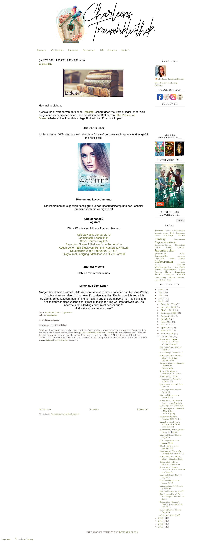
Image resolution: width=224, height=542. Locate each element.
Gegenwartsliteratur (165, 242)
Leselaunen (52, 315)
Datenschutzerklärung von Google (96, 332)
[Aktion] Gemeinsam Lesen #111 (169, 441)
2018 (161, 518)
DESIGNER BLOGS (128, 532)
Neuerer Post (45, 409)
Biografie (158, 233)
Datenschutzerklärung (56, 340)
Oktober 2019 (168, 310)
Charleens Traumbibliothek (171, 79)
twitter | (60, 312)
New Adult (179, 267)
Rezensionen (89, 50)
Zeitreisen (181, 277)
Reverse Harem (163, 272)
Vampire (171, 277)
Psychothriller (170, 270)
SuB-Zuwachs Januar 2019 (93, 234)
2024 (161, 295)
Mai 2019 (166, 325)
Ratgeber (182, 270)
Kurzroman (181, 256)
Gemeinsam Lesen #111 (94, 238)
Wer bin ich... (57, 50)
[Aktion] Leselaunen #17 (172, 491)
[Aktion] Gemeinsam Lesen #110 (169, 481)
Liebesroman (164, 261)
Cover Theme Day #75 (94, 241)
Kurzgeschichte (161, 256)
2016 (161, 524)
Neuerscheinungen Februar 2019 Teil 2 (170, 372)
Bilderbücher (179, 231)
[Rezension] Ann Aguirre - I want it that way (172, 431)
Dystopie (169, 235)
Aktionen (112, 50)
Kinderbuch (160, 253)
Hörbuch (181, 247)
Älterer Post (143, 409)
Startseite (41, 50)
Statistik (125, 50)
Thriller (181, 274)
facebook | (50, 312)
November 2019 (169, 307)
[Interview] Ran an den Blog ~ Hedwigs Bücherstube (171, 357)
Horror (158, 247)
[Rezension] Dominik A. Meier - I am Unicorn (171, 401)
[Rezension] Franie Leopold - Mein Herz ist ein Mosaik (172, 469)
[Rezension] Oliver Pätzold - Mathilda (170, 463)
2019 (161, 301)
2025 (161, 292)
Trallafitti (88, 112)
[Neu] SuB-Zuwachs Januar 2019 (169, 447)
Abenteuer (159, 231)
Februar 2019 (167, 333)
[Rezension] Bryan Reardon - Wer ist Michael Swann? (169, 341)
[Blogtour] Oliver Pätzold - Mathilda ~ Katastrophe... (172, 365)
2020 (161, 298)
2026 (161, 289)
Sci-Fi (158, 274)
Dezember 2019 (168, 304)
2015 (161, 527)
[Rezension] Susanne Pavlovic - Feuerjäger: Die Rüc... (171, 504)
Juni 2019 (166, 322)
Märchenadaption (163, 267)
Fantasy (160, 239)
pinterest (68, 312)
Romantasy (179, 272)
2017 (161, 521)
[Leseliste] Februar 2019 (171, 352)
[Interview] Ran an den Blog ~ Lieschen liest (171, 457)
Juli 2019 (166, 319)
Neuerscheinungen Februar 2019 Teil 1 (93, 251)
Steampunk (169, 275)
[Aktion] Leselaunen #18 (172, 406)
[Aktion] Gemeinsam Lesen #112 (169, 396)
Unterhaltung (160, 277)
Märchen (181, 265)
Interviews (73, 50)
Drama (157, 236)
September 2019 (169, 313)
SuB (102, 50)
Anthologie (169, 231)
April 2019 (166, 327)
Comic (165, 233)
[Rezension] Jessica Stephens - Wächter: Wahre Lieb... (170, 379)
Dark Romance (177, 233)
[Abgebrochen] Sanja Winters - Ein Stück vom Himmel (170, 424)
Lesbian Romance (177, 258)
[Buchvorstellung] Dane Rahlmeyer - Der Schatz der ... (172, 496)
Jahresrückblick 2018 (170, 515)
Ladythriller (160, 259)
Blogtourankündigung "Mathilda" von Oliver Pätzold (94, 254)
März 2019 (166, 330)
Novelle (158, 270)
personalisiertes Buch (163, 280)
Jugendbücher (165, 250)
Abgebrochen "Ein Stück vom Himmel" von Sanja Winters (93, 247)
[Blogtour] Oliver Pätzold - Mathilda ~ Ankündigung (172, 411)
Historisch (180, 245)
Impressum (6, 539)
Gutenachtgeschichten (163, 245)
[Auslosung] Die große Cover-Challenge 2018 (172, 452)
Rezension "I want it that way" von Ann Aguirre (94, 244)
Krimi (182, 254)
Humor (169, 247)
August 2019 (167, 316)
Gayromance (179, 240)
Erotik (181, 235)
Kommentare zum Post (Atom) (65, 414)
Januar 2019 (167, 336)
